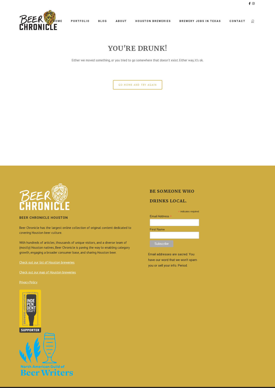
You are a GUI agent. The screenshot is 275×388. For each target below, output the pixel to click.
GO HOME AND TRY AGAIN (137, 84)
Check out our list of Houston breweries (47, 262)
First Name (157, 229)
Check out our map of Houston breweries (47, 272)
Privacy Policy (28, 282)
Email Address (161, 216)
